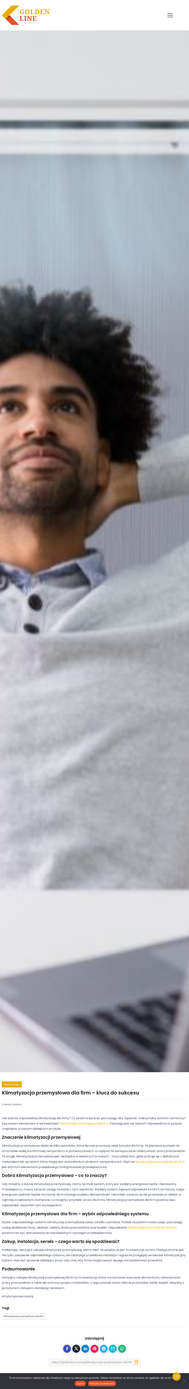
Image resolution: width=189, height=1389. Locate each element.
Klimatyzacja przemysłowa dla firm (24, 1316)
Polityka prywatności (102, 1383)
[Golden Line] (26, 15)
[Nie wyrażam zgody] (184, 1381)
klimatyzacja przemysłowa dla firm (84, 1123)
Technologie (12, 1084)
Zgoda (80, 1383)
